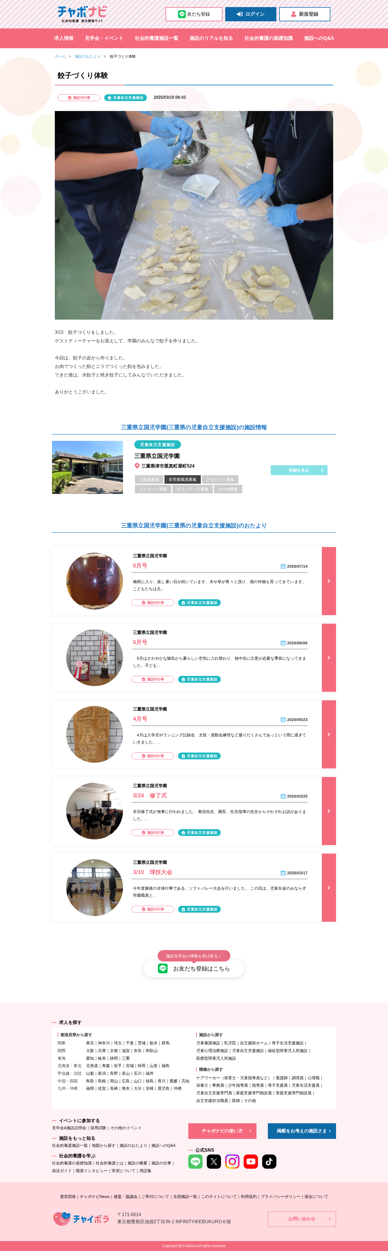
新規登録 (308, 14)
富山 (126, 1073)
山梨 (90, 1073)
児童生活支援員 (306, 1085)
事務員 (218, 1085)
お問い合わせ (302, 1218)
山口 (138, 1081)
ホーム (60, 56)
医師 (236, 1100)
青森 (106, 1065)
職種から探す (211, 1069)
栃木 (154, 1043)
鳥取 (90, 1081)
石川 (138, 1073)
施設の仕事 (161, 1163)
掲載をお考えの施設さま (302, 1130)
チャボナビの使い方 (222, 1130)
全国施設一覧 (185, 1196)
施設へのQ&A (319, 38)
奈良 (138, 1050)
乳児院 (230, 1043)
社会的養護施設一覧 (156, 38)
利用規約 (249, 1196)
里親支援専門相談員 (294, 1093)
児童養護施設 (208, 1043)
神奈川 (104, 1043)
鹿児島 (164, 1088)
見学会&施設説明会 (69, 1128)
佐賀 (102, 1088)
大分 (138, 1088)
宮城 (130, 1065)
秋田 (142, 1065)
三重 (126, 1058)
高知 (185, 1081)
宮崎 (150, 1088)
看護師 (282, 1078)
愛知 (90, 1058)
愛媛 (174, 1081)
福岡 (90, 1088)
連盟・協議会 (125, 1196)
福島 (166, 1065)
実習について (123, 1170)
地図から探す (104, 1145)
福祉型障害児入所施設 (288, 1050)
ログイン (255, 14)
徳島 (150, 1081)
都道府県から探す (76, 1034)
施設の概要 (137, 1163)
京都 (114, 1050)
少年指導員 (238, 1085)
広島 (126, 1081)
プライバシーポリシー (281, 1196)
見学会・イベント (104, 38)
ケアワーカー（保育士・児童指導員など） (234, 1078)
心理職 (314, 1078)
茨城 (142, 1043)
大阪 (90, 1050)
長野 (114, 1073)
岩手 (118, 1065)
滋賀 (126, 1050)
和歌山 (152, 1050)
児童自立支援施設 (248, 1050)
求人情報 (64, 38)
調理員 (298, 1078)
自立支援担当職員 (212, 1100)
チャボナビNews (95, 1196)
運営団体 (68, 1196)
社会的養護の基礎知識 (269, 38)
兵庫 (102, 1050)
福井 (150, 1073)
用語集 (145, 1170)
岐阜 (102, 1058)
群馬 (166, 1043)
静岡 (114, 1058)
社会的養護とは (110, 1163)
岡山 (114, 1081)
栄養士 (202, 1085)
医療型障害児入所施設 (216, 1058)
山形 (154, 1065)
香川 (162, 1081)
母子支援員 (278, 1085)
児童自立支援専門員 (214, 1093)
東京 (90, 1043)
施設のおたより (88, 56)
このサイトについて (219, 1196)
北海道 (92, 1065)
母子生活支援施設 (288, 1043)
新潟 (102, 1073)
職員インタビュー (92, 1170)
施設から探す (211, 1034)
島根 (102, 1081)
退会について (316, 1196)
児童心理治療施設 (212, 1050)
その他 (250, 1100)
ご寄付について (155, 1196)
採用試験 (98, 1128)
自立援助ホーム (254, 1043)
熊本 (126, 1088)
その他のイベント (126, 1128)
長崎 (114, 1088)
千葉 (130, 1043)
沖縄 (178, 1088)
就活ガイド (62, 1170)
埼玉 (118, 1043)
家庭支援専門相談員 (254, 1093)
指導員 (258, 1085)
